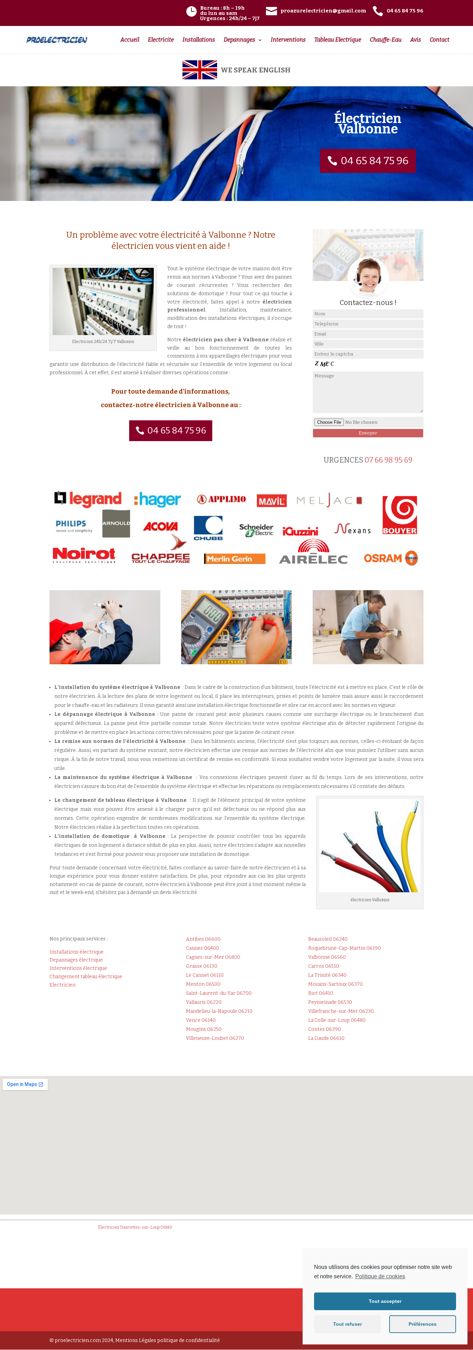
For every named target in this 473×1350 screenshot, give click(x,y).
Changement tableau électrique (86, 977)
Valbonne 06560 (327, 957)
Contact (439, 40)
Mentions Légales (135, 1340)
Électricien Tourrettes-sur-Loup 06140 (135, 1227)
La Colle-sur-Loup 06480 (337, 1020)
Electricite (161, 40)
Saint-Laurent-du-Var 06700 (219, 993)
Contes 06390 (324, 1029)
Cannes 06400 (202, 948)
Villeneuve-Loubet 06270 (215, 1038)
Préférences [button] (423, 1324)
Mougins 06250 (204, 1029)
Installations (198, 40)
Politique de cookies (380, 1276)
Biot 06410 (320, 993)
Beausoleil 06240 (328, 939)
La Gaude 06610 (326, 1038)
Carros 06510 (323, 966)
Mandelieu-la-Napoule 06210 (219, 1011)
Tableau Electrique (337, 40)
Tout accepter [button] (385, 1301)
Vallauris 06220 (204, 1002)
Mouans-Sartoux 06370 (335, 984)
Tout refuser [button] (347, 1324)
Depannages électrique (76, 960)
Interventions (288, 40)
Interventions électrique (78, 968)
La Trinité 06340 (327, 975)
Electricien (62, 985)
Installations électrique (77, 952)
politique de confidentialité (188, 1340)
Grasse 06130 (201, 966)
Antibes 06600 (203, 939)
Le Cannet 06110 (205, 975)
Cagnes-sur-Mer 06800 (213, 957)
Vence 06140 (201, 1020)
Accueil (130, 40)
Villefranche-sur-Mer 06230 (341, 1011)
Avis (415, 40)
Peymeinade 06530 (330, 1002)
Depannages (239, 40)
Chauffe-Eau (386, 40)
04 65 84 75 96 (375, 161)
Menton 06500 (203, 984)
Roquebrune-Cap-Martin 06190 (344, 948)
